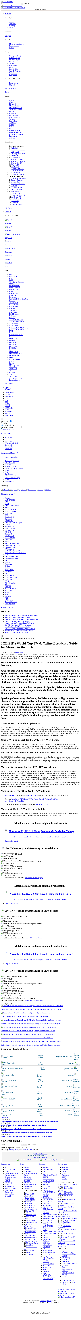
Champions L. (10, 392)
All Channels (9, 383)
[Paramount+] (31, 490)
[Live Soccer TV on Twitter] (67, 1243)
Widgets (64, 1256)
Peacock (12, 318)
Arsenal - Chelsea (69, 1220)
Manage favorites (8, 429)
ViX (10, 374)
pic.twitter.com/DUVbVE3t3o (15, 801)
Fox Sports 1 (13, 289)
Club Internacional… (18, 150)
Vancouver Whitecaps (28, 1225)
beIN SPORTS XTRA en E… (19, 329)
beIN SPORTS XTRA (16, 327)
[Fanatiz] (40, 490)
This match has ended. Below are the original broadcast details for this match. (40, 837)
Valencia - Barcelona (70, 1218)
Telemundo (13, 310)
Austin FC (14, 203)
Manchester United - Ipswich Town (65, 1193)
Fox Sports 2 (13, 293)
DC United (15, 167)
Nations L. (8, 394)
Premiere (12, 363)
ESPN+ (11, 291)
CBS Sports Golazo (15, 333)
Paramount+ (13, 297)
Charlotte (28, 1201)
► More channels (7, 607)
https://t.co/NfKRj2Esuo (19, 799)
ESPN (11, 280)
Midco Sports (13, 352)
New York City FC (17, 159)
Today (11, 22)
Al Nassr (12, 138)
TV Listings (43, 654)
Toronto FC (15, 165)
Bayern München (15, 130)
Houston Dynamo (17, 180)
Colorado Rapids (16, 189)
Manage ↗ (9, 433)
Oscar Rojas (19, 652)
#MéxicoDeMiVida (51, 799)
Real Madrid (13, 115)
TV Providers (62, 1164)
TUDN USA (13, 303)
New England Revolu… (19, 154)
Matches (8, 14)
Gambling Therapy (46, 1301)
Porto (11, 128)
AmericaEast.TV (15, 323)
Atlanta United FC (17, 169)
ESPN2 (11, 284)
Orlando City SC (16, 163)
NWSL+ (12, 361)
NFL (68, 1282)
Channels (8, 212)
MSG (11, 357)
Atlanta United (31, 1215)
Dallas (27, 1234)
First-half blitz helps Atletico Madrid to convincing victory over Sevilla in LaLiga (26, 1133)
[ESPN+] (47, 490)
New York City (30, 1205)
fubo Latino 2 (13, 346)
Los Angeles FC (16, 182)
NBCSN (12, 308)
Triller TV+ (13, 369)
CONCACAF (23, 654)
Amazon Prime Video (16, 321)
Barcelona (12, 113)
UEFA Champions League (14, 468)
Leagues (8, 36)
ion (10, 350)
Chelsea (12, 102)
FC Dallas (14, 186)
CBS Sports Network (16, 282)
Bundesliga (13, 65)
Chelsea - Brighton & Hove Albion (67, 1185)
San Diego (29, 1245)
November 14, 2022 (42, 804)
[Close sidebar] (2, 636)
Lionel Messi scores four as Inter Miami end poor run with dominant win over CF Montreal (29, 1121)
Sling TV (65, 1167)
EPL (6, 402)
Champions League (15, 56)
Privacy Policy (14, 1149)
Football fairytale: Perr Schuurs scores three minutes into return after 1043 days (26, 1136)
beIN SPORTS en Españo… (18, 299)
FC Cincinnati (15, 157)
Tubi (10, 370)
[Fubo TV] (5, 490)
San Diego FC (16, 197)
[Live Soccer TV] (7, 2)
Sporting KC (30, 1254)
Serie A (11, 63)
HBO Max (12, 348)
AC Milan (12, 123)
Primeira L (8, 411)
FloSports (12, 342)
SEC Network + (14, 365)
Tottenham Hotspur (15, 110)
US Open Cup (14, 46)
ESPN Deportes (14, 288)
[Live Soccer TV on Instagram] (67, 1246)
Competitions (5, 453)
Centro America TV (16, 335)
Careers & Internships (69, 1263)
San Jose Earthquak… (18, 184)
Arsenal (11, 100)
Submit (24, 1145)
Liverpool (12, 104)
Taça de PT (9, 413)
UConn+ (12, 372)
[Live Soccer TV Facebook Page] (67, 1239)
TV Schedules (33, 654)
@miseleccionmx (32, 795)
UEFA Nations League (12, 478)
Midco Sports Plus (15, 354)
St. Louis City (30, 1235)
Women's (8, 389)
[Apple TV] (22, 490)
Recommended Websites (67, 1270)
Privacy (64, 1259)
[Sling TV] (13, 490)
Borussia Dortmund (15, 132)
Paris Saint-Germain (16, 134)
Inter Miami (29, 1196)
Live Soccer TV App (69, 1254)
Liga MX (12, 85)
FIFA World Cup (11, 654)
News (7, 387)
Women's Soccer (67, 1252)
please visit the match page (34, 878)
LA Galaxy (15, 201)
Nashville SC (15, 148)
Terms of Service (28, 1149)
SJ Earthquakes (30, 1232)
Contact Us (66, 1276)
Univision (12, 316)
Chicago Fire (15, 152)
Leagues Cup (13, 83)
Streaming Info (53, 654)
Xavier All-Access (15, 378)
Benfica (11, 126)
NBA (64, 1282)
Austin (28, 1252)
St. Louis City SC (16, 187)
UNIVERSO (13, 312)
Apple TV (12, 295)
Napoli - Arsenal (68, 1233)
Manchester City (14, 106)
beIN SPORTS (14, 276)
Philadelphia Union (17, 170)
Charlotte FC (15, 155)
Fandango (12, 340)
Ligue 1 (11, 67)
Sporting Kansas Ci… (18, 204)
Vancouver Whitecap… (18, 178)
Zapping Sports (14, 380)
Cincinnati (28, 1203)
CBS (11, 278)
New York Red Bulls (18, 161)
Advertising (66, 1258)
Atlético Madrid (14, 117)
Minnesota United (32, 1243)
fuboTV (12, 301)
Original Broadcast (11, 841)
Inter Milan (13, 121)
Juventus (12, 119)
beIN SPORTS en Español (14, 522)
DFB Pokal (13, 73)
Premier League (14, 60)
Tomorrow (12, 24)
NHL (73, 1282)
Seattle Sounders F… (18, 199)
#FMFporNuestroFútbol (36, 799)
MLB (64, 1284)
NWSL (11, 48)
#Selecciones (9, 795)
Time (13, 425)
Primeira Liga (13, 69)
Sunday (11, 27)
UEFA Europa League (12, 476)
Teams (7, 92)
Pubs (63, 1267)
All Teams (8, 208)
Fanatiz (11, 274)
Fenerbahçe (13, 136)
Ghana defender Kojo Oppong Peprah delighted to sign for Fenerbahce (23, 1125)
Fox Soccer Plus (14, 286)
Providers (65, 1265)
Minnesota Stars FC (18, 195)
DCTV (11, 337)
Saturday (12, 26)
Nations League (14, 58)
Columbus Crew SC (18, 174)
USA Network (14, 304)
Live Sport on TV (68, 1280)
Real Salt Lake (15, 191)
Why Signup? (32, 1145)
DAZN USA (13, 306)
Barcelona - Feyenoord (64, 1227)
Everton (12, 111)
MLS (7, 398)
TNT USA (13, 367)
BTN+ (11, 331)
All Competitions (10, 88)
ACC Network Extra (16, 320)
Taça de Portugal (14, 71)
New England (30, 1200)
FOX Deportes (14, 314)
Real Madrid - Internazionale (65, 1223)
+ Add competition (11, 457)
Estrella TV (13, 338)
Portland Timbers (16, 193)
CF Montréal (15, 172)
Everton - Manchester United (64, 1215)
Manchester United (15, 108)
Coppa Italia (13, 75)
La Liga (12, 61)
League (5, 425)
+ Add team (9, 437)
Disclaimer (65, 1261)
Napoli (11, 125)
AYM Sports (13, 325)
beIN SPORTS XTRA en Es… (15, 553)
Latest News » (5, 1117)
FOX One (12, 344)
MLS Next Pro (14, 355)
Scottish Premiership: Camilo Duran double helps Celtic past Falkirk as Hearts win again (29, 1129)
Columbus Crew (31, 1222)
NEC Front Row (14, 359)
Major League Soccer (16, 44)
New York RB (30, 1207)
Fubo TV (65, 1169)
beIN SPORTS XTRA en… (48, 1227)
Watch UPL (13, 376)
